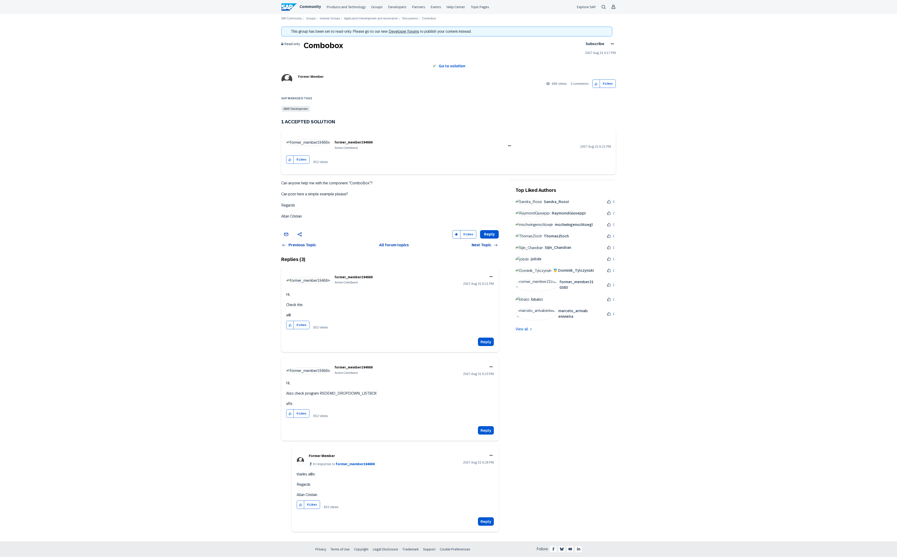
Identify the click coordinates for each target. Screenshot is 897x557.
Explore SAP (586, 7)
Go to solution (452, 66)
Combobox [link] (429, 18)
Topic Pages (480, 7)
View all (522, 329)
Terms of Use (340, 549)
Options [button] (611, 44)
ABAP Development (295, 109)
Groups (377, 7)
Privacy (320, 549)
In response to (344, 464)
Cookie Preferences (455, 549)
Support (429, 549)
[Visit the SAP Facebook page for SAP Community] (553, 549)
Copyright (361, 549)
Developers (397, 7)
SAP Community (291, 18)
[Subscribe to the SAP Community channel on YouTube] (570, 549)
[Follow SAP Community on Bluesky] (562, 549)
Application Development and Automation (371, 18)
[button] (596, 84)
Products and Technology (346, 7)
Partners (418, 7)
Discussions (410, 18)
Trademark (410, 549)
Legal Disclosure (385, 549)
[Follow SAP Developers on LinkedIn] (578, 549)
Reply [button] (489, 234)
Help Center (456, 7)
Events (436, 7)
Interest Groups (330, 18)
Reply (486, 342)
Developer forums (404, 31)
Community (310, 7)
